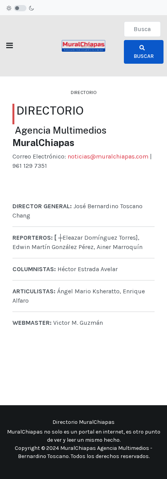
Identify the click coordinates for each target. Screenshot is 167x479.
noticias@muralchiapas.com (108, 156)
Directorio (84, 92)
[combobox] (142, 29)
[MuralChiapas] (83, 45)
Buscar (144, 56)
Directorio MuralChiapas (83, 422)
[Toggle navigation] (9, 46)
